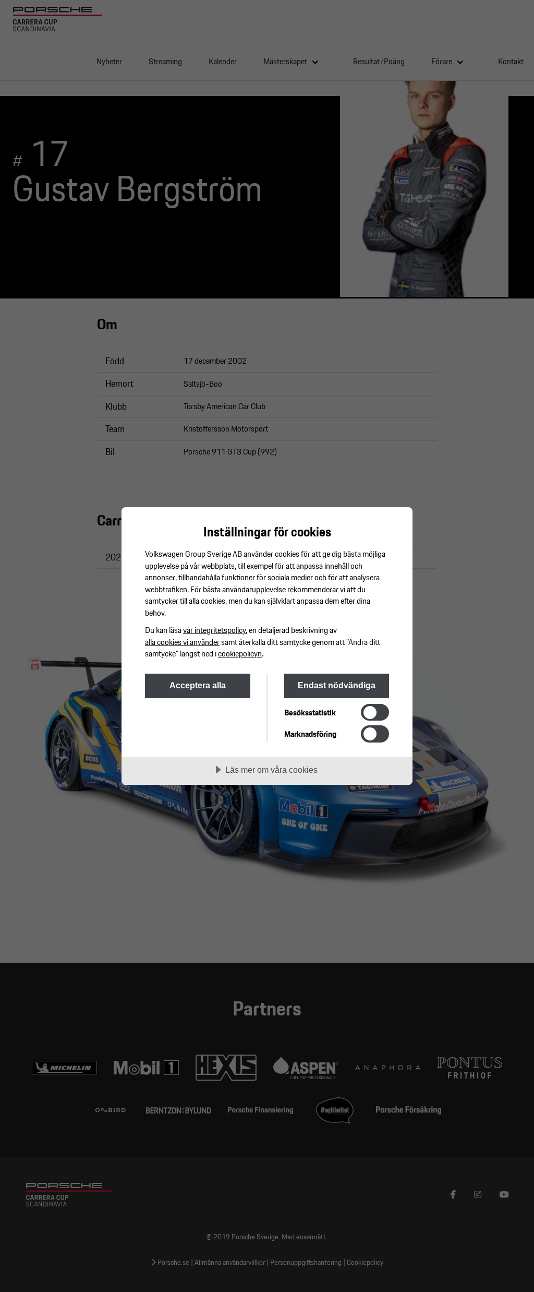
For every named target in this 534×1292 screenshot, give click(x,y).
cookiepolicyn (240, 653)
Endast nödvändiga (336, 685)
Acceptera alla (197, 685)
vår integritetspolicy (214, 630)
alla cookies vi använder (182, 642)
